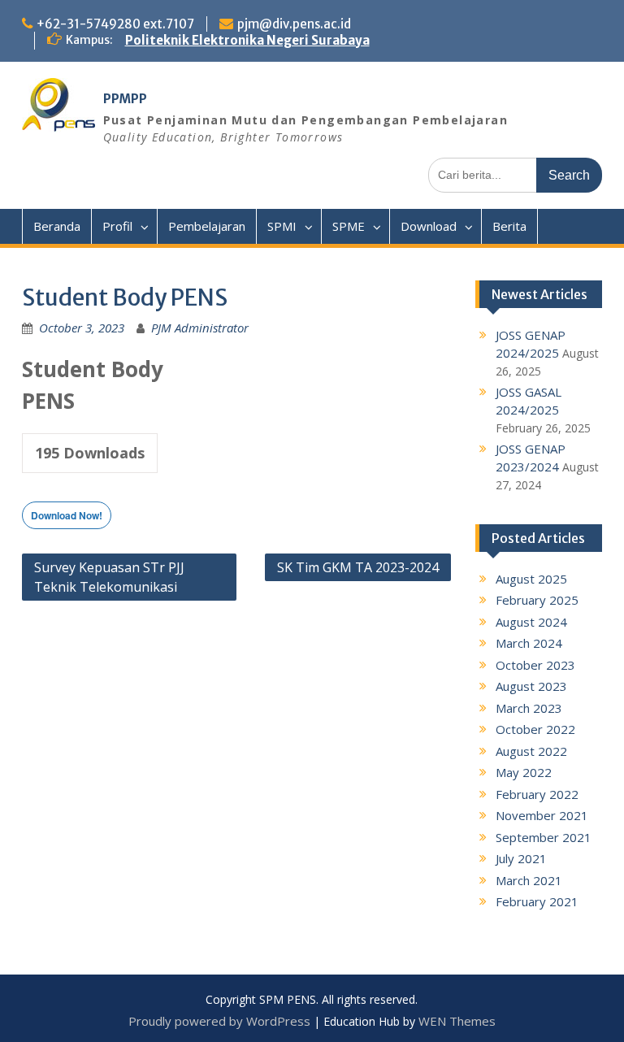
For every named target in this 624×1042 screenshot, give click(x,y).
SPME (348, 226)
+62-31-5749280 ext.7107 (115, 24)
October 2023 (535, 665)
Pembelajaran (206, 226)
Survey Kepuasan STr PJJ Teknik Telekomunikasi (109, 577)
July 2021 (521, 858)
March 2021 (529, 880)
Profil (117, 226)
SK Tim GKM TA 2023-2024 (358, 567)
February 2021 (537, 901)
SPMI (282, 226)
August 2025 (531, 579)
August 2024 (531, 622)
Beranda (56, 226)
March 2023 (529, 708)
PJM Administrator (200, 327)
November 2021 (542, 815)
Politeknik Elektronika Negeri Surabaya (247, 40)
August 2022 (531, 751)
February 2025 (537, 600)
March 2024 (529, 643)
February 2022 (537, 794)
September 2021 (544, 837)
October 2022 (535, 729)
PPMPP (125, 98)
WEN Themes (457, 1021)
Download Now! (66, 515)
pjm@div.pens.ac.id (294, 24)
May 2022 (524, 772)
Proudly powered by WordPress (219, 1021)
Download (429, 226)
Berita (509, 226)
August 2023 (531, 686)
